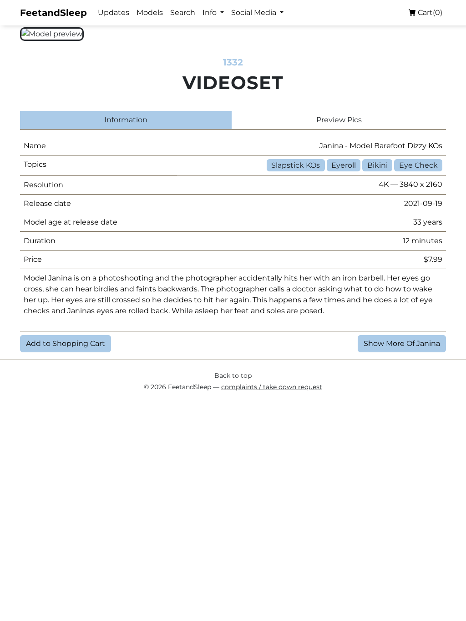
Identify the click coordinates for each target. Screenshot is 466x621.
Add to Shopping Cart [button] (65, 343)
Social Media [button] (254, 12)
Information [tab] (125, 119)
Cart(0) (429, 12)
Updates (113, 12)
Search (182, 12)
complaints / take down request (271, 387)
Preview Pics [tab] (339, 119)
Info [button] (210, 12)
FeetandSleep (53, 12)
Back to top (233, 375)
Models (150, 12)
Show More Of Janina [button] (402, 343)
